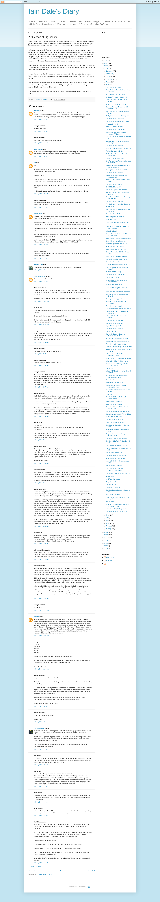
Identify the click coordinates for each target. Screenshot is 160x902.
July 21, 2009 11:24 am (41, 440)
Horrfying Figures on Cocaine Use (116, 244)
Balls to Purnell (110, 207)
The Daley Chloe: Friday (113, 214)
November (109, 74)
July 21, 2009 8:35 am (41, 131)
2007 (106, 535)
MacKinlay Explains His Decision (116, 190)
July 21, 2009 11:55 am (41, 598)
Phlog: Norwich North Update (115, 246)
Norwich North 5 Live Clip (114, 401)
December (109, 71)
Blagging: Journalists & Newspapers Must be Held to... (117, 434)
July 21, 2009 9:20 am (41, 194)
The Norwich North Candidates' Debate (118, 309)
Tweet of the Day (111, 219)
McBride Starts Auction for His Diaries (117, 341)
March (108, 523)
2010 (106, 66)
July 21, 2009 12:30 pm (41, 636)
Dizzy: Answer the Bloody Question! (117, 445)
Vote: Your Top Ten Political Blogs (116, 256)
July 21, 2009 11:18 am (41, 416)
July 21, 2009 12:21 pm (41, 610)
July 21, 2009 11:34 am (41, 483)
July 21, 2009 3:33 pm (41, 722)
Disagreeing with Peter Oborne (115, 458)
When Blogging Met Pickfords (115, 217)
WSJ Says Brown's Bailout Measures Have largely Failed (117, 505)
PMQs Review (110, 502)
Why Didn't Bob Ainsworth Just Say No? (118, 148)
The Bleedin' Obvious (112, 277)
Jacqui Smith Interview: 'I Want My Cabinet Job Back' (116, 386)
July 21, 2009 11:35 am (41, 526)
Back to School (110, 476)
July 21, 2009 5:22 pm (41, 749)
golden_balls (38, 214)
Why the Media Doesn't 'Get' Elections (118, 204)
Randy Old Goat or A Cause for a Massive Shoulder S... (116, 335)
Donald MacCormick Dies (114, 453)
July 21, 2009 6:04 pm (41, 765)
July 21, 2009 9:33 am (41, 270)
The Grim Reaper (39, 728)
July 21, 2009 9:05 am (41, 156)
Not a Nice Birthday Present (114, 404)
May (107, 518)
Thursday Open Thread (113, 487)
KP (35, 163)
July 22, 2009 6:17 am (41, 863)
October (108, 76)
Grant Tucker (110, 557)
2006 (106, 538)
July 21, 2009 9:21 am (41, 207)
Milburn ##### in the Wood (114, 323)
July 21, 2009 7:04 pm (41, 802)
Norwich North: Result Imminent (116, 241)
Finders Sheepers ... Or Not (114, 151)
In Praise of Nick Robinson (114, 127)
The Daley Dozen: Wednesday (115, 129)
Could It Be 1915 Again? (113, 187)
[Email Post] (51, 99)
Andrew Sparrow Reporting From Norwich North (116, 281)
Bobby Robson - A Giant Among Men (117, 116)
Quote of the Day (111, 331)
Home (62, 871)
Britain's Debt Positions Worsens (116, 104)
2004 (106, 543)
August (108, 82)
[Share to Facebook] (62, 99)
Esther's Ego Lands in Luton (115, 158)
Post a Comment (36, 867)
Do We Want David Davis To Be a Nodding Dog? (116, 176)
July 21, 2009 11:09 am (41, 342)
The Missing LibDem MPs (114, 471)
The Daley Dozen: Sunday (114, 184)
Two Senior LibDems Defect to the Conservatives (116, 397)
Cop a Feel (109, 368)
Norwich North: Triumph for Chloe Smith (118, 238)
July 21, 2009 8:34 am (41, 119)
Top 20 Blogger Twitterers (114, 465)
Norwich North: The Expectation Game (118, 292)
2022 (106, 60)
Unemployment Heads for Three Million (118, 414)
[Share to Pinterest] (64, 99)
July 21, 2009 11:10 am (41, 354)
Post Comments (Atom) (44, 874)
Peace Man (109, 394)
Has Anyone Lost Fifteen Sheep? (116, 170)
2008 (106, 532)
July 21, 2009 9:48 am (41, 281)
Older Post (91, 871)
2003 (106, 546)
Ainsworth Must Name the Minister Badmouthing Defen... (116, 376)
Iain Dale (109, 560)
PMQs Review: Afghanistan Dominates (118, 411)
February (109, 526)
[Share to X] (59, 99)
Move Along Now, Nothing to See (116, 509)
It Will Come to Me (40, 276)
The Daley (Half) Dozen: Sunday (116, 344)
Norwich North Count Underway (116, 249)
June (108, 515)
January (109, 529)
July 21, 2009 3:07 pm (41, 706)
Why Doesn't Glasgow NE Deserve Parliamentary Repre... (117, 288)
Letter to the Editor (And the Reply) (117, 361)
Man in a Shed (38, 264)
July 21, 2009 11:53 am (41, 559)
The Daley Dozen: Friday (114, 87)
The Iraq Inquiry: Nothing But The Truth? (118, 121)
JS (107, 563)
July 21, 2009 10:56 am (41, 324)
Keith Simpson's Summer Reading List (118, 264)
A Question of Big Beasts (113, 326)
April (107, 520)
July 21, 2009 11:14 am (41, 365)
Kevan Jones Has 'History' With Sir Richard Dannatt (117, 364)
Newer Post (32, 871)
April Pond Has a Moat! (113, 479)
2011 (106, 63)
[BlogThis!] (57, 99)
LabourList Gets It (111, 231)
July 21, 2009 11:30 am (41, 463)
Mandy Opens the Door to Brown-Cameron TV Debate (116, 133)
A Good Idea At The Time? (114, 417)
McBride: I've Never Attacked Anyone (117, 338)
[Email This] (55, 99)
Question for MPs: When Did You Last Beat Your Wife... (118, 227)
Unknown (37, 110)
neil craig (37, 616)
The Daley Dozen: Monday (114, 173)
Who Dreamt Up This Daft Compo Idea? (118, 358)
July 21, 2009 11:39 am (41, 544)
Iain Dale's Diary (53, 11)
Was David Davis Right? (113, 494)
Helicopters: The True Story (114, 382)
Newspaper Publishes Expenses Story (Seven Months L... (118, 166)
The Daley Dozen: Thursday (115, 118)
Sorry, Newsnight (111, 482)
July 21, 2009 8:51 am (41, 143)
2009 (106, 68)
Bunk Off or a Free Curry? (114, 272)
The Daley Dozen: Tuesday (114, 146)
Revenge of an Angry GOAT (114, 299)
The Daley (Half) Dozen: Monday (116, 438)
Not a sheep (38, 149)
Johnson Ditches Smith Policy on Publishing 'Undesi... (116, 354)
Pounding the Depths (112, 124)
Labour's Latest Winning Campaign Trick (119, 347)
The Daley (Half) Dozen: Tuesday (116, 511)
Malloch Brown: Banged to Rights (116, 259)
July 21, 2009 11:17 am (41, 387)
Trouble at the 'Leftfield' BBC (115, 320)
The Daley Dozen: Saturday (114, 201)
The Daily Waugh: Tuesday (114, 419)
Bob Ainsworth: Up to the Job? (115, 94)
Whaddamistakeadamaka (114, 284)
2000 (106, 548)
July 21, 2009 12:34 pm (41, 669)
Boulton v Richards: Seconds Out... (117, 97)
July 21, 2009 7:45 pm (41, 815)
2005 (106, 540)
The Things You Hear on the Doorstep (118, 473)
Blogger (88, 887)
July (107, 85)
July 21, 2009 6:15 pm (41, 786)
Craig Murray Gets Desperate (115, 422)
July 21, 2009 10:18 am (41, 301)
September (109, 79)
